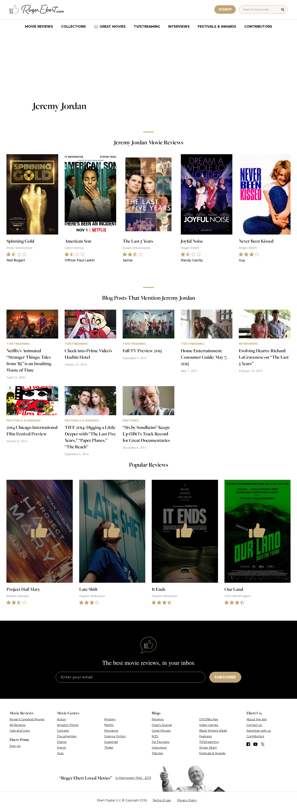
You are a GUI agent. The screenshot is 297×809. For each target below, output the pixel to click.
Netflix (109, 725)
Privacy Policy (187, 800)
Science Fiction (115, 736)
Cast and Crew (19, 731)
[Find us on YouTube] (255, 744)
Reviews (158, 719)
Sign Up (15, 746)
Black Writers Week (213, 731)
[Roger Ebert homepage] (36, 9)
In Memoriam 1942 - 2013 (133, 778)
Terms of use (162, 800)
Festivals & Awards (217, 26)
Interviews (179, 26)
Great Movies (113, 26)
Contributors (258, 26)
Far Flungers (160, 742)
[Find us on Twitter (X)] (262, 744)
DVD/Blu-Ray (208, 719)
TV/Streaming (147, 26)
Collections (73, 26)
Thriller (108, 747)
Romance (111, 731)
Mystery (110, 719)
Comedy (63, 731)
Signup (225, 9)
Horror (61, 747)
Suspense (111, 742)
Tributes (157, 753)
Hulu (60, 753)
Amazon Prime (67, 725)
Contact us (254, 725)
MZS (155, 736)
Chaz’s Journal (162, 725)
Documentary (67, 736)
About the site (256, 719)
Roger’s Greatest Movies (26, 719)
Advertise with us (258, 731)
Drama (61, 742)
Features (205, 736)
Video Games (208, 725)
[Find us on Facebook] (248, 744)
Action (61, 719)
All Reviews (17, 725)
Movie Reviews (39, 26)
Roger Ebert (208, 747)
